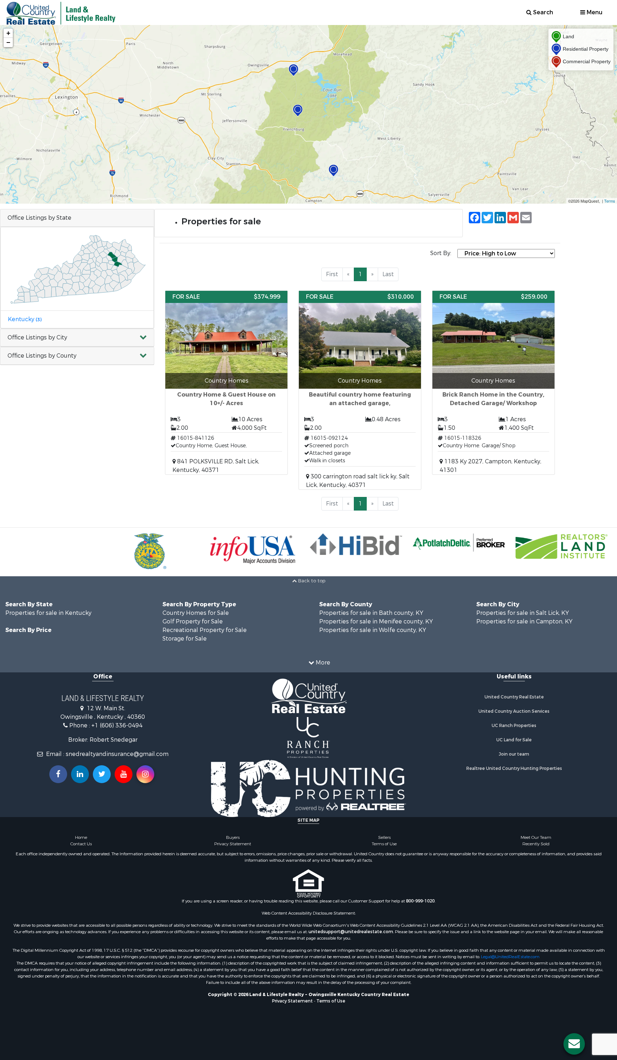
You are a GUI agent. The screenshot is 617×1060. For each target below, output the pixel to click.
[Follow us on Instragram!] (145, 774)
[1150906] (294, 70)
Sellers (384, 837)
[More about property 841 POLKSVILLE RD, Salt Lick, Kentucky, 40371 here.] (226, 382)
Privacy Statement (232, 844)
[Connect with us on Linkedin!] (80, 774)
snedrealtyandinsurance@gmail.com (117, 754)
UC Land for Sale (514, 740)
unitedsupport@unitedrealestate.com (350, 932)
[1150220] (298, 110)
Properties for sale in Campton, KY (524, 621)
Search (542, 12)
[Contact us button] (574, 1044)
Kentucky (24, 319)
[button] (77, 338)
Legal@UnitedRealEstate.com (510, 957)
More (322, 662)
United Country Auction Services (514, 711)
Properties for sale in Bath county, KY (371, 613)
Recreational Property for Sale (204, 630)
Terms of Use (384, 844)
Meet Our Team (536, 837)
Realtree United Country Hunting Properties (514, 768)
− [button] (8, 42)
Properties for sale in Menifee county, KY (376, 621)
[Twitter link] (102, 774)
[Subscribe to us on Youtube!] (123, 774)
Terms (609, 201)
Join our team (514, 754)
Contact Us (81, 844)
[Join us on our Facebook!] (58, 774)
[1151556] (333, 170)
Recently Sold (536, 844)
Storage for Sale (184, 638)
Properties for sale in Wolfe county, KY (372, 630)
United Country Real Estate (514, 697)
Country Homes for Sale (195, 613)
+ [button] (8, 33)
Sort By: (440, 253)
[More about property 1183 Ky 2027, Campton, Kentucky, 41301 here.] (493, 382)
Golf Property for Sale (192, 621)
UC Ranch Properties (514, 725)
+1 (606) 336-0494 (116, 725)
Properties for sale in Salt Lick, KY (522, 613)
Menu (593, 12)
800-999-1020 (420, 901)
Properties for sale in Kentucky (48, 613)
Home (81, 837)
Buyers (233, 837)
